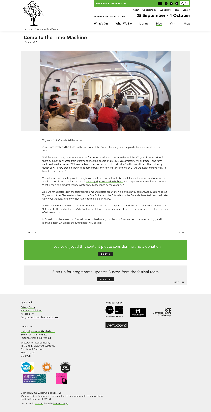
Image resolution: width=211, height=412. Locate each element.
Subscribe (105, 279)
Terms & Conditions (31, 310)
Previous (32, 232)
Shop (186, 23)
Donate (105, 254)
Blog (159, 23)
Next (181, 232)
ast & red (39, 403)
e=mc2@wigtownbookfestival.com (104, 181)
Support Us (165, 9)
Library (143, 23)
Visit (172, 23)
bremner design (60, 403)
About (136, 9)
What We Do (124, 23)
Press (176, 9)
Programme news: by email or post (40, 317)
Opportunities (149, 9)
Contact (186, 9)
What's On (101, 23)
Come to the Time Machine (47, 29)
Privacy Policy (179, 282)
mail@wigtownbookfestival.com (38, 331)
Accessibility (27, 314)
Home (26, 29)
